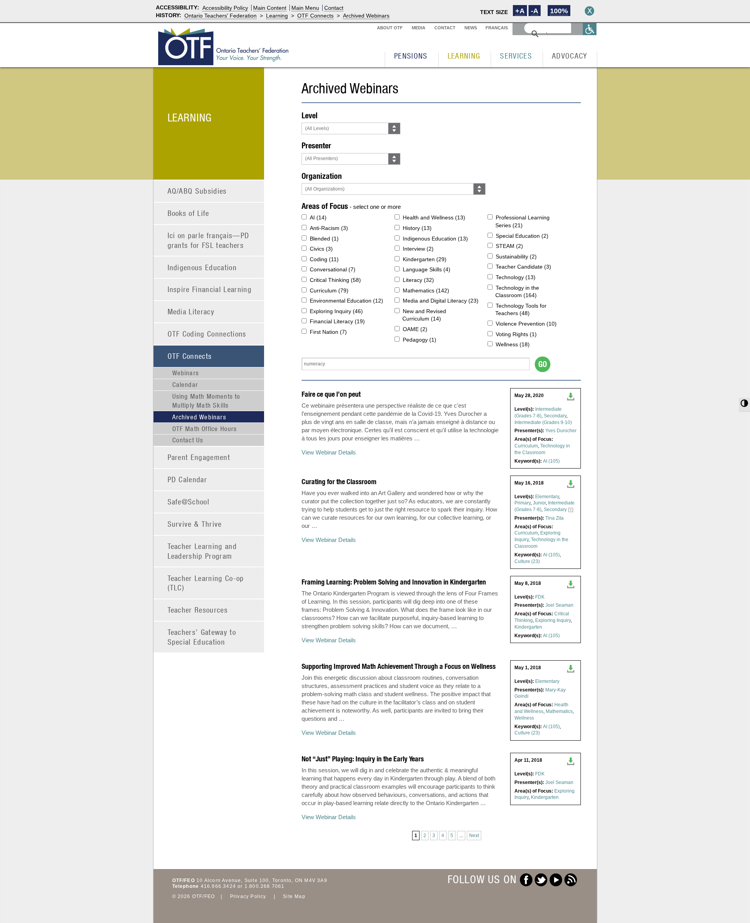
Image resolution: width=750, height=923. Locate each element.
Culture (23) (527, 561)
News (470, 27)
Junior (539, 503)
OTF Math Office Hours (204, 429)
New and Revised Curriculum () (424, 315)
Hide (589, 11)
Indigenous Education (202, 267)
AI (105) (551, 461)
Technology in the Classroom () (517, 292)
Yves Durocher (561, 430)
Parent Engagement (199, 457)
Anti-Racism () (329, 228)
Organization (322, 176)
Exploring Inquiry (553, 620)
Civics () (321, 249)
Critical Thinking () (335, 280)
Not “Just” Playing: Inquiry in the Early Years (363, 758)
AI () (318, 217)
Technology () (516, 277)
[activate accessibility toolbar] (590, 29)
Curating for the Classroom (339, 481)
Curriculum (526, 446)
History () (417, 228)
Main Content (269, 8)
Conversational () (332, 269)
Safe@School (189, 501)
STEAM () (509, 246)
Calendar (185, 384)
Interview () (418, 249)
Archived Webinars (366, 15)
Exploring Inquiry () (336, 311)
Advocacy (570, 55)
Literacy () (418, 280)
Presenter (316, 145)
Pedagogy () (419, 340)
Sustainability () (516, 256)
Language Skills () (426, 269)
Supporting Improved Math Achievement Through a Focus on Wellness (399, 666)
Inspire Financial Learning (210, 289)
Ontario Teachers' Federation (220, 15)
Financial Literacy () (337, 321)
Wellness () (513, 344)
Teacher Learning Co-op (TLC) (206, 583)
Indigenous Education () (435, 238)
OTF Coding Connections (207, 333)
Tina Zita (554, 518)
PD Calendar (187, 479)
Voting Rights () (516, 334)
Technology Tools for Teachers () (520, 310)
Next (474, 835)
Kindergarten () (424, 259)
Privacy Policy (248, 896)
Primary (522, 503)
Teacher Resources (198, 609)
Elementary (547, 496)
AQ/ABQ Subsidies (197, 190)
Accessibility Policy (225, 8)
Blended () (324, 238)
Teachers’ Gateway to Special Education (202, 636)
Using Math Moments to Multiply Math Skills (206, 400)
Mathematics (559, 711)
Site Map (294, 896)
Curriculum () (329, 290)
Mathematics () (426, 290)
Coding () (324, 259)
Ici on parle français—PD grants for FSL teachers (209, 240)
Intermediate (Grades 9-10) (543, 422)
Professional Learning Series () (522, 221)
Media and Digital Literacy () (441, 301)
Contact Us (188, 440)
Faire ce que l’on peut (331, 394)
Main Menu (305, 8)
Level (310, 115)
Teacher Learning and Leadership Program (202, 551)
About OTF (390, 27)
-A (534, 11)
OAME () (415, 329)
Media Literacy (191, 311)
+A (520, 11)
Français (497, 27)
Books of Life (188, 212)
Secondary (555, 416)
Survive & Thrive (195, 523)
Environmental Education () (346, 301)
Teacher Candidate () (523, 267)
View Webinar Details (329, 452)
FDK (540, 597)
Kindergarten (528, 627)
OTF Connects (315, 15)
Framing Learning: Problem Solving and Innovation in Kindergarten (394, 581)
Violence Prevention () (526, 324)
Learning (277, 15)
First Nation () (328, 332)
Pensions (411, 55)
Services (516, 55)
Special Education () (522, 236)
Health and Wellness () (434, 217)
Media (418, 27)
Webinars (185, 373)
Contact (333, 8)
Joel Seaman (559, 605)
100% (559, 11)
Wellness (524, 718)
